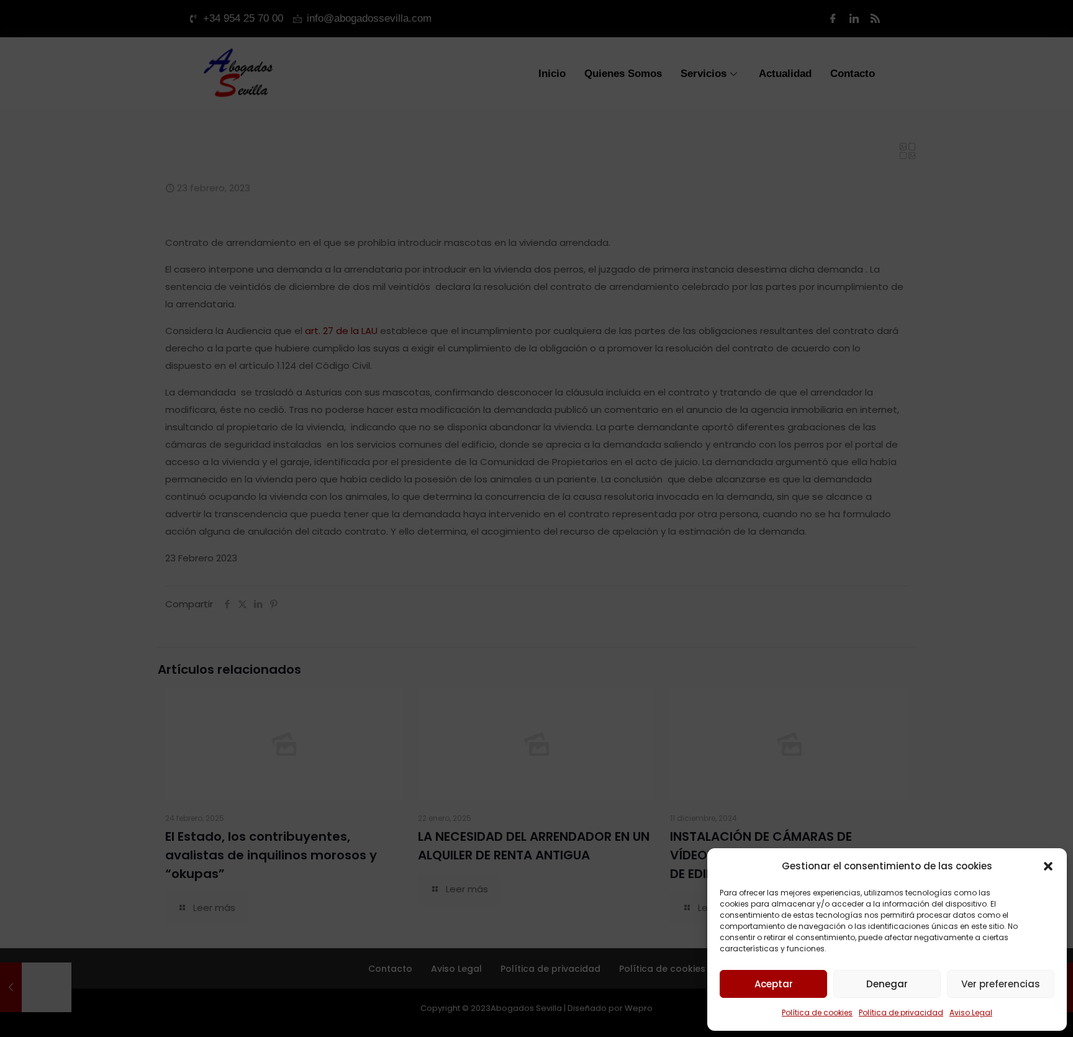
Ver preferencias (1000, 983)
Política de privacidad (901, 1012)
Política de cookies (817, 1012)
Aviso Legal (970, 1012)
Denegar (887, 983)
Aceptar (773, 983)
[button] (1048, 866)
